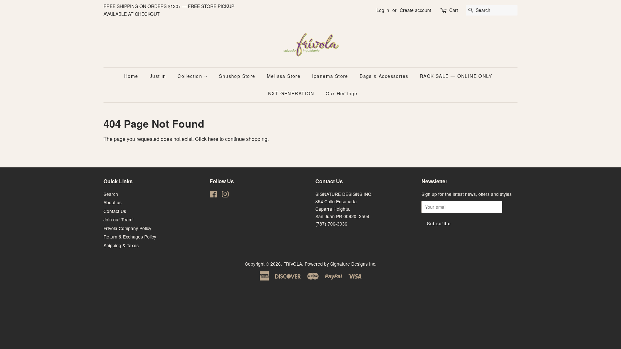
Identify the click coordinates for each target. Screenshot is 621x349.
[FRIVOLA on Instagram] (225, 195)
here (213, 139)
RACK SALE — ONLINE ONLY (456, 76)
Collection (191, 76)
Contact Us (115, 211)
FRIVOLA (292, 263)
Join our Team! (119, 219)
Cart (453, 10)
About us (113, 202)
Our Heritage (342, 93)
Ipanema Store (330, 76)
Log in (382, 10)
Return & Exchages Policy (130, 236)
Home (131, 76)
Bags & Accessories (384, 76)
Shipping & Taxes (121, 245)
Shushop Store (237, 76)
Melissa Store (283, 76)
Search (111, 194)
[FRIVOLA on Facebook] (213, 195)
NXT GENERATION (291, 93)
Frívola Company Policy (127, 228)
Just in (158, 76)
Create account (415, 10)
